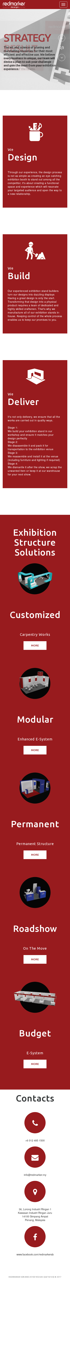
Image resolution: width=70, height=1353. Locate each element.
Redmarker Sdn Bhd (19, 1277)
